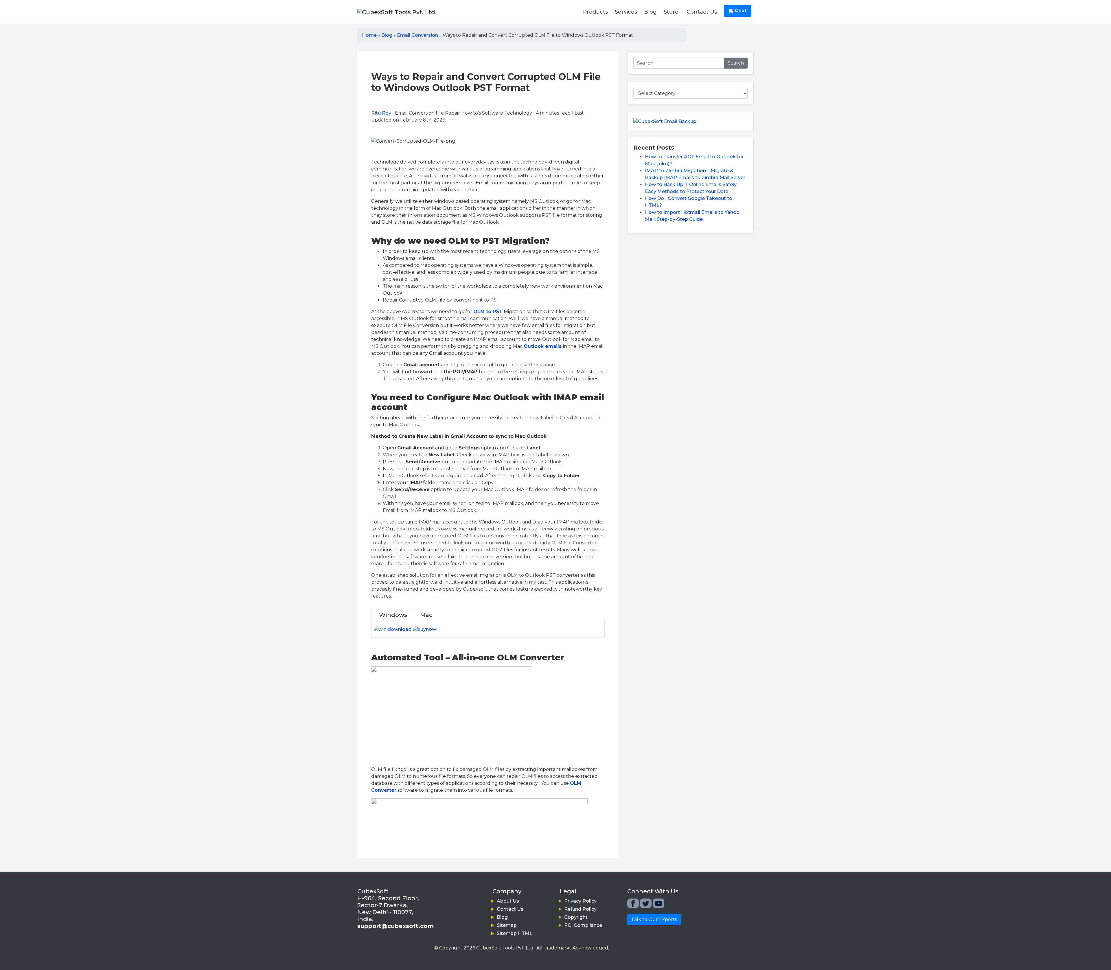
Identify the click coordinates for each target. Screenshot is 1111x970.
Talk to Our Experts (654, 919)
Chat (739, 10)
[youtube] (658, 903)
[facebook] (633, 903)
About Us (508, 901)
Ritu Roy (381, 113)
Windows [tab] (391, 614)
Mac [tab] (425, 614)
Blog (650, 12)
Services (626, 12)
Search (736, 63)
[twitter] (646, 903)
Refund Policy (580, 909)
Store (671, 12)
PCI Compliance (583, 925)
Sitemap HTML (514, 933)
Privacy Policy (580, 901)
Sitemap (507, 925)
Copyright (576, 917)
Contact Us (702, 12)
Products (595, 12)
